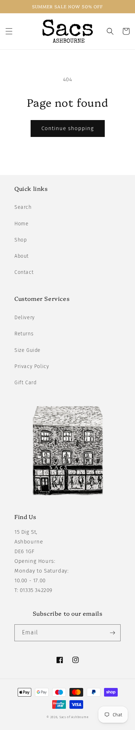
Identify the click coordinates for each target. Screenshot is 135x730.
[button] (9, 31)
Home (21, 224)
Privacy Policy (31, 366)
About (21, 256)
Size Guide (27, 350)
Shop (20, 240)
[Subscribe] (112, 632)
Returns (23, 334)
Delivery (24, 318)
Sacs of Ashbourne (74, 717)
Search (23, 207)
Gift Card (25, 383)
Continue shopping (67, 128)
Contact (23, 272)
